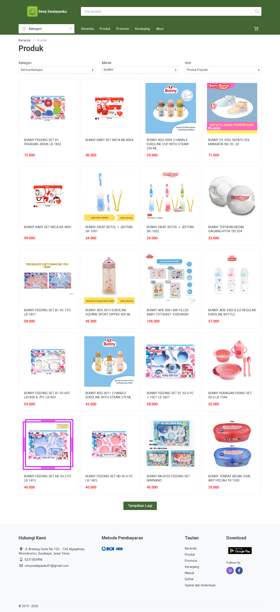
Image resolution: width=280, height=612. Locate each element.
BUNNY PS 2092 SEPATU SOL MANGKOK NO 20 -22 (229, 142)
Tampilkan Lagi (140, 506)
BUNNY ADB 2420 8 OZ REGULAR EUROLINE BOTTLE (232, 312)
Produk (190, 555)
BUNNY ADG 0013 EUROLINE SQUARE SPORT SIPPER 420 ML (108, 312)
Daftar (189, 579)
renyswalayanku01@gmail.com (47, 566)
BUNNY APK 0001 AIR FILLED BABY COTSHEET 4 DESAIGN (168, 312)
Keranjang (192, 567)
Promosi (191, 561)
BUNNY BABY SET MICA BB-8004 (109, 140)
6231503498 (33, 560)
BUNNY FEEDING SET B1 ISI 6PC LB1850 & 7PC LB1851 (47, 395)
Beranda (24, 40)
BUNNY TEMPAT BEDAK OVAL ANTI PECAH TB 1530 (229, 478)
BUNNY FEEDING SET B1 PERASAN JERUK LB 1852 (42, 142)
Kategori (35, 29)
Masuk (189, 573)
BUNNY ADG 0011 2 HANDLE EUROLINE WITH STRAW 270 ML (109, 395)
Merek (107, 63)
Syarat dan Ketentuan (200, 585)
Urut (188, 63)
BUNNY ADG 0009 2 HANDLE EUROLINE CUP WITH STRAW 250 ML (168, 144)
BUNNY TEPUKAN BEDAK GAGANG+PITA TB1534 (226, 229)
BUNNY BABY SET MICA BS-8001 (48, 227)
